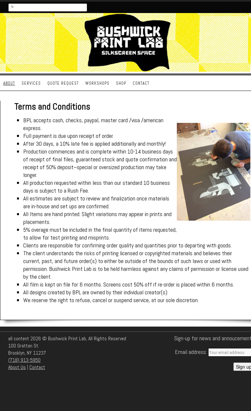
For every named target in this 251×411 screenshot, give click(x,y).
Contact (141, 83)
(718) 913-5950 (24, 360)
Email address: (191, 352)
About (9, 83)
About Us (17, 367)
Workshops (97, 83)
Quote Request (63, 83)
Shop (121, 83)
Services (31, 83)
